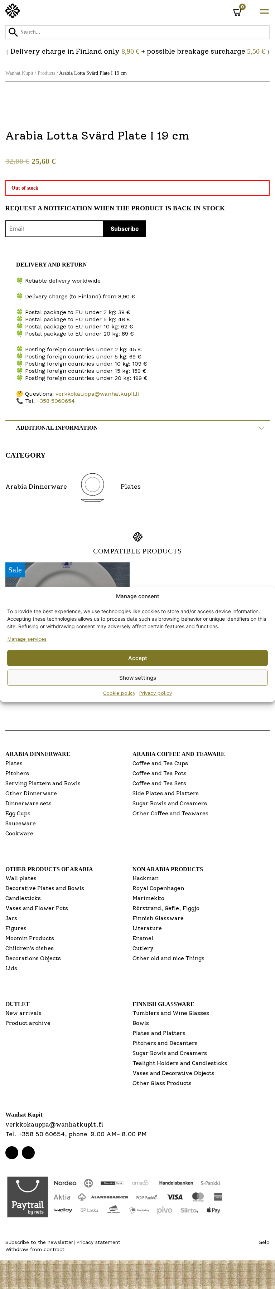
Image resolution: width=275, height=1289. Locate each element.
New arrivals (23, 1013)
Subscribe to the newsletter (39, 1242)
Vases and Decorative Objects (173, 1073)
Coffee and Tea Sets (159, 783)
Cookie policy (119, 693)
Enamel (142, 938)
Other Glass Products (162, 1083)
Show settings (137, 677)
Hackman (145, 878)
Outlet (17, 1004)
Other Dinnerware (31, 793)
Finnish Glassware (158, 918)
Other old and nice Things (168, 958)
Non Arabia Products (167, 869)
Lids (11, 968)
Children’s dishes (29, 948)
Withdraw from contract (34, 1249)
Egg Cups (17, 813)
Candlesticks (23, 898)
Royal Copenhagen (158, 888)
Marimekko (148, 898)
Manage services (27, 639)
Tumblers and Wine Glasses (170, 1013)
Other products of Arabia (49, 869)
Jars (11, 918)
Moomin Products (29, 938)
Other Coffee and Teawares (170, 813)
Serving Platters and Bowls (43, 783)
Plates (14, 763)
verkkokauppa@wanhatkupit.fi (97, 393)
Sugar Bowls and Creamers (169, 803)
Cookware (19, 833)
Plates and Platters (158, 1033)
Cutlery (143, 948)
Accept (137, 657)
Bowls (140, 1023)
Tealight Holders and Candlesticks (179, 1063)
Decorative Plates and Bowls (44, 888)
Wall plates (21, 878)
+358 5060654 (56, 400)
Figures (15, 928)
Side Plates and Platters (165, 793)
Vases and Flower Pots (36, 908)
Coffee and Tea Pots (159, 773)
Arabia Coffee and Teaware (178, 754)
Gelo (264, 1242)
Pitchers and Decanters (165, 1043)
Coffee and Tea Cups (160, 763)
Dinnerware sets (28, 803)
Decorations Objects (33, 958)
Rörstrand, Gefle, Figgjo (165, 908)
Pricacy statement (98, 1242)
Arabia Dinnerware (37, 754)
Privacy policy (155, 693)
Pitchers (17, 773)
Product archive (27, 1023)
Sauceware (20, 823)
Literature (147, 928)
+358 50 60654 (41, 1134)
